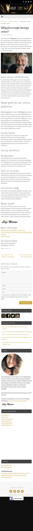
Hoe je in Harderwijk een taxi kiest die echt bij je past (17, 331)
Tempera (22, 495)
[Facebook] (23, 1)
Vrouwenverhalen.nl (6, 423)
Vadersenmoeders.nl (7, 419)
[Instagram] (28, 1)
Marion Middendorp (7, 34)
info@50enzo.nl (7, 467)
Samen (5, 21)
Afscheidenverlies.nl (7, 425)
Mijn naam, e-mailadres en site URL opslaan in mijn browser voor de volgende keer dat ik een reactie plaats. (16, 297)
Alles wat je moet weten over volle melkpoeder (15, 334)
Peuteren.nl (4, 417)
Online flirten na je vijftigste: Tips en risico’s (13, 230)
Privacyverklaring (6, 465)
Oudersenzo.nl (5, 415)
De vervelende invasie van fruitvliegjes (26, 256)
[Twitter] (26, 1)
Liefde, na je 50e (5, 236)
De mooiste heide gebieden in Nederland (7, 256)
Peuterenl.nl (24, 473)
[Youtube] (31, 1)
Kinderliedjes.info (6, 421)
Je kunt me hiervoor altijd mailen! (17, 401)
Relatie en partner (13, 21)
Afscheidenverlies (7, 477)
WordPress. (28, 495)
